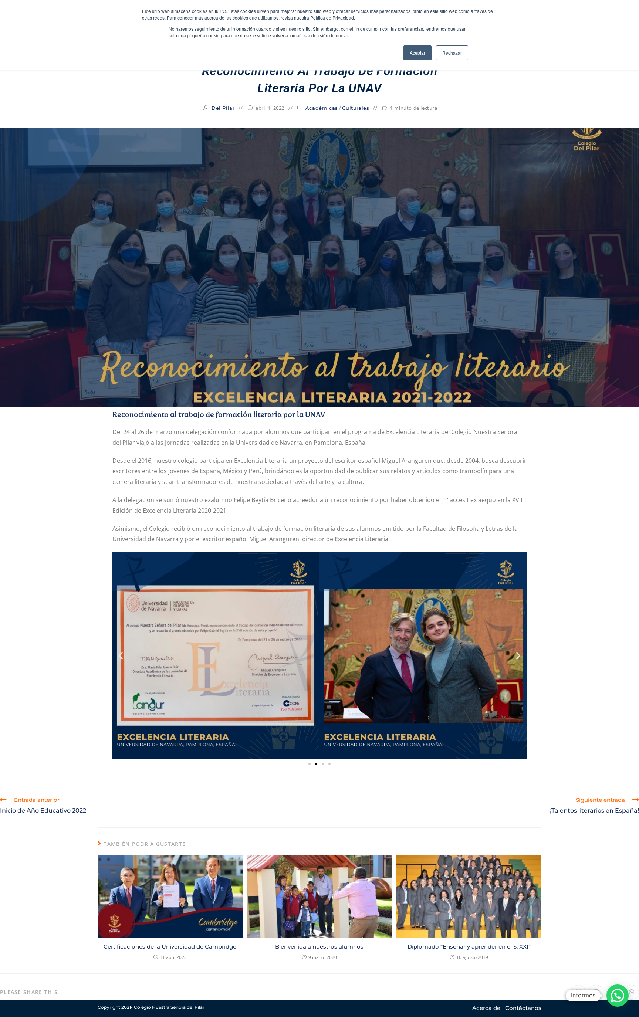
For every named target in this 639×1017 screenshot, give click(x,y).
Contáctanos (523, 1007)
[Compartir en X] (578, 992)
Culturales (355, 108)
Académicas (321, 108)
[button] (120, 655)
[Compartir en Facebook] (596, 992)
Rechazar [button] (452, 53)
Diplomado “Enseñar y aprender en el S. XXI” (469, 946)
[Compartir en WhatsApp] (631, 992)
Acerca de (486, 1007)
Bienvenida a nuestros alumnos (319, 946)
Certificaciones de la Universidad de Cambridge (170, 946)
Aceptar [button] (417, 53)
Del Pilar (223, 108)
